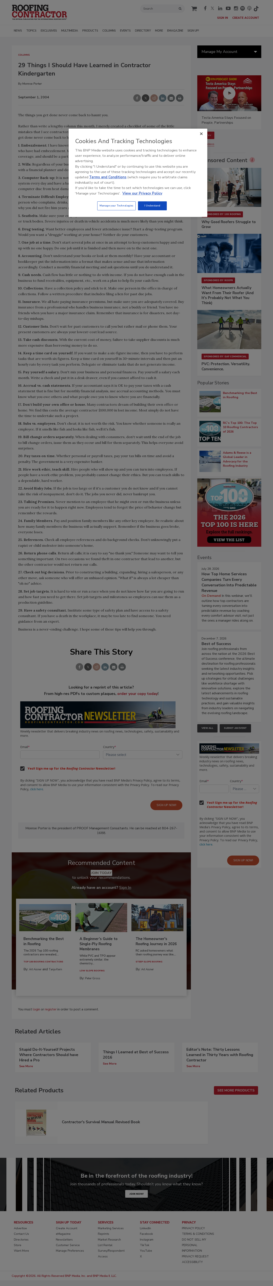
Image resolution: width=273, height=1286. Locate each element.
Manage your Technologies (116, 205)
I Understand (152, 205)
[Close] (201, 133)
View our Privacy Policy (142, 193)
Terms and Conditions (107, 177)
